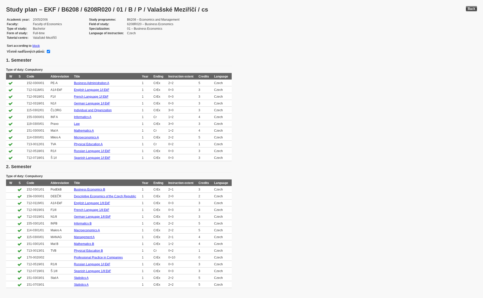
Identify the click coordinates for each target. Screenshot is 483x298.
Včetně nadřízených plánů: (26, 51)
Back (471, 9)
